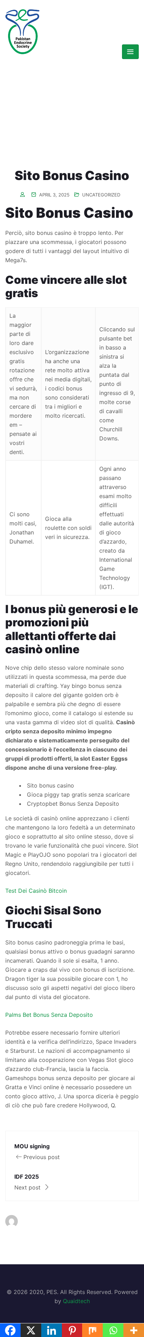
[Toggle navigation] (130, 51)
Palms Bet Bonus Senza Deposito (49, 1014)
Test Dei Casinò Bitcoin (36, 890)
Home (31, 95)
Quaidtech (76, 1301)
